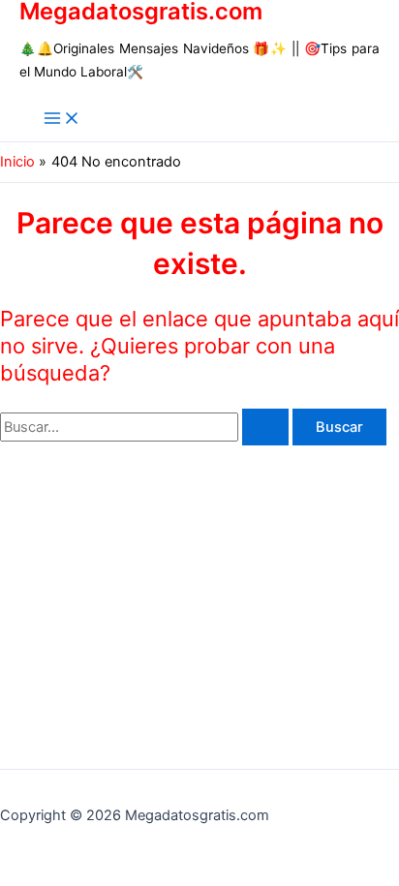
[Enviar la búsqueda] (265, 427)
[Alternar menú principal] (62, 119)
